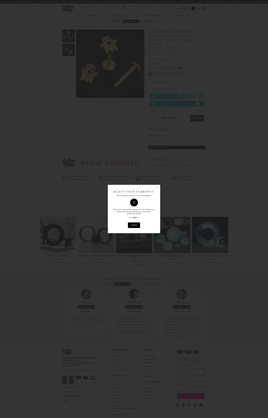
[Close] (158, 187)
